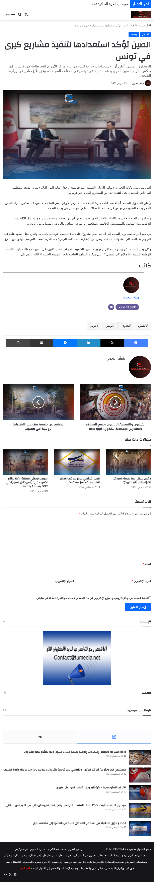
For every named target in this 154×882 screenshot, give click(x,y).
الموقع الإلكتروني (64, 581)
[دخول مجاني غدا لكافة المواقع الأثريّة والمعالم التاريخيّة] (128, 462)
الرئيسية (144, 25)
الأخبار (133, 25)
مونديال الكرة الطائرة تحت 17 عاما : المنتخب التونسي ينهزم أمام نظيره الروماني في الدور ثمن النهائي (65, 805)
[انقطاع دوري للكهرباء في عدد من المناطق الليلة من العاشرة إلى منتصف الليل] (140, 828)
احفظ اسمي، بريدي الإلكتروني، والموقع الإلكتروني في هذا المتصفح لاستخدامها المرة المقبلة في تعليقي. (92, 598)
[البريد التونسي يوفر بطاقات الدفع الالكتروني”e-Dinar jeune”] (77, 462)
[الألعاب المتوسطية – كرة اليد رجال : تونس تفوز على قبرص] (140, 792)
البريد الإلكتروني (141, 581)
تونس (109, 325)
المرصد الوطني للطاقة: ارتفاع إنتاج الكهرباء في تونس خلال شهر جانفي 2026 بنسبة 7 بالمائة (27, 482)
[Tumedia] (141, 14)
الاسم (147, 564)
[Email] (111, 307)
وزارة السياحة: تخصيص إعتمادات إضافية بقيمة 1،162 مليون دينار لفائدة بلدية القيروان (75, 751)
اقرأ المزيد (24, 868)
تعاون (125, 325)
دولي (93, 325)
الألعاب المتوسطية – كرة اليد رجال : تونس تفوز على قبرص (91, 787)
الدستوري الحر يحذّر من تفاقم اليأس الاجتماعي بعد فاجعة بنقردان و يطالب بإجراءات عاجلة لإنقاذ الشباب (64, 769)
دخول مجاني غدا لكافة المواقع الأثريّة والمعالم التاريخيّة (132, 480)
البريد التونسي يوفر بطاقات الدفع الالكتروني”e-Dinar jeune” (80, 480)
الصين (142, 325)
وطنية (134, 34)
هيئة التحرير (138, 83)
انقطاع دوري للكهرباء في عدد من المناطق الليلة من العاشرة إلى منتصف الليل (79, 823)
